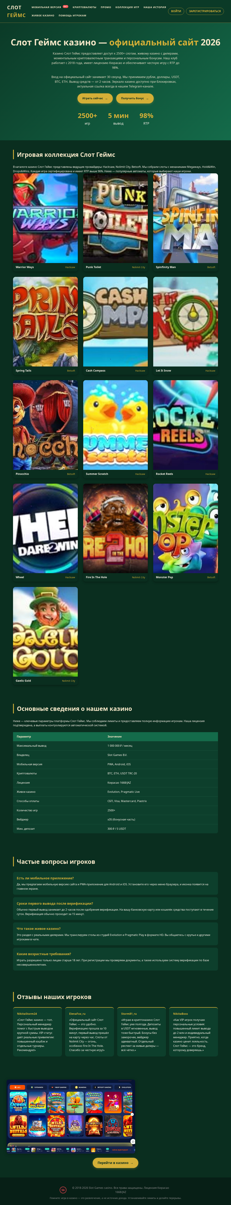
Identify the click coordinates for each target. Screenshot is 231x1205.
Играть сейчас (92, 98)
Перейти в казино (113, 1162)
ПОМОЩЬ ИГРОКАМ (72, 15)
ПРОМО (106, 7)
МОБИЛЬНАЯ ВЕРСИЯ (49, 7)
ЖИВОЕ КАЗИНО (43, 15)
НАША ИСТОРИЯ (155, 7)
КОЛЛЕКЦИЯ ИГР (127, 7)
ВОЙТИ (176, 11)
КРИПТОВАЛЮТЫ (84, 7)
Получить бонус (132, 98)
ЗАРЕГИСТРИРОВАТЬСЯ (205, 11)
